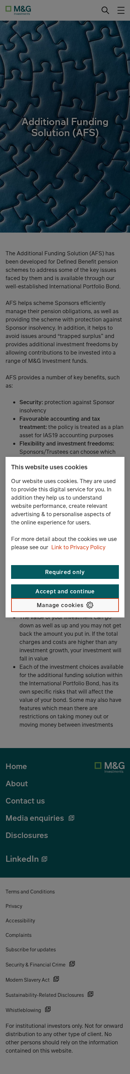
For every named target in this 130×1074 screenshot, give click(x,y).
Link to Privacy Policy (78, 547)
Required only (65, 572)
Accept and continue (65, 591)
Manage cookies (60, 605)
